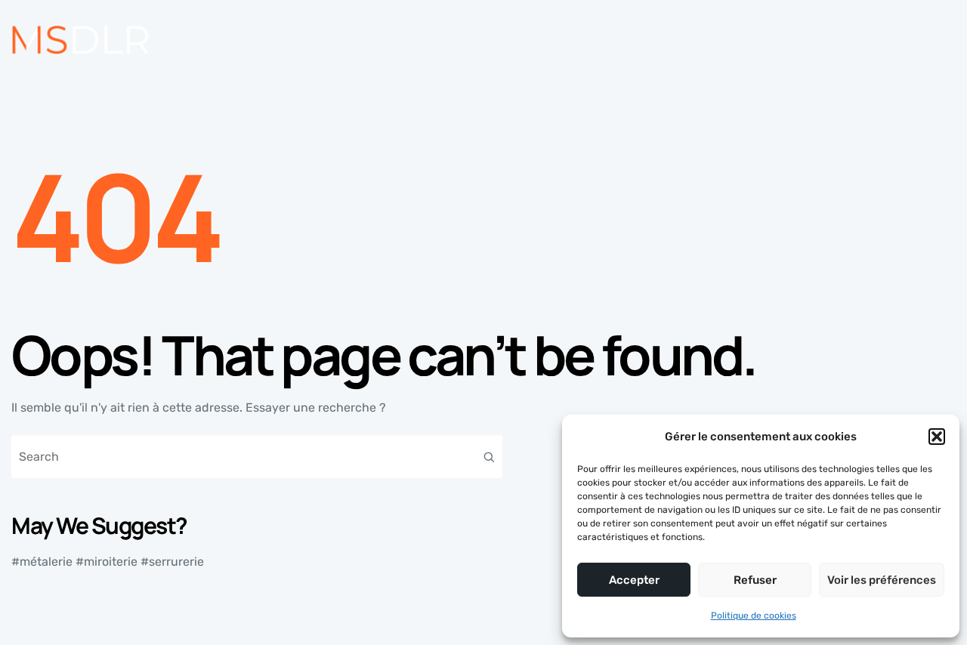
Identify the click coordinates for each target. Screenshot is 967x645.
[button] (936, 436)
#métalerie (42, 561)
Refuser (755, 580)
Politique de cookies (753, 615)
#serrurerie (172, 561)
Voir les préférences (881, 580)
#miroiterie (106, 561)
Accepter (634, 580)
